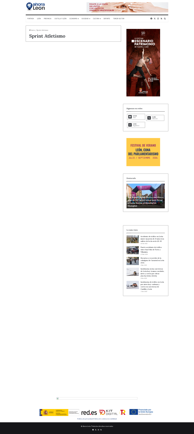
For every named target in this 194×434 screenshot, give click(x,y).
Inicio (33, 30)
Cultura (96, 19)
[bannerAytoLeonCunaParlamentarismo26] (143, 166)
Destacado (34, 50)
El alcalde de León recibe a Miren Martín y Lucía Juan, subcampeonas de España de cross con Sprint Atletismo (48, 62)
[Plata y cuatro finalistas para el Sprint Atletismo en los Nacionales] (48, 170)
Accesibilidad (112, 419)
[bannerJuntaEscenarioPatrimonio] (143, 96)
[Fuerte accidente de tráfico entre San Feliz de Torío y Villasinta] (133, 250)
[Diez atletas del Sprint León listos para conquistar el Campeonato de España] (98, 88)
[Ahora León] (36, 6)
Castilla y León (60, 19)
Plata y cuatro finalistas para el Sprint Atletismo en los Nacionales (46, 143)
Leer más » (36, 121)
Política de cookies (100, 419)
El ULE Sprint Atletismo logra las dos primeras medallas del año (46, 309)
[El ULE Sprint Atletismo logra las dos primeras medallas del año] (48, 336)
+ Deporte (83, 50)
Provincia (47, 19)
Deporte (107, 19)
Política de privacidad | (85, 419)
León (39, 19)
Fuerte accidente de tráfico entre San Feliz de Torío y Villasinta (151, 249)
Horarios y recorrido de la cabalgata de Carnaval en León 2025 (152, 260)
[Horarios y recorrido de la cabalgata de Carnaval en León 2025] (133, 261)
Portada (30, 19)
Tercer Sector (118, 19)
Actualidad (34, 136)
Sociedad (85, 19)
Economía (73, 19)
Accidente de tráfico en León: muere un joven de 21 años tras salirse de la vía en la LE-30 (152, 238)
